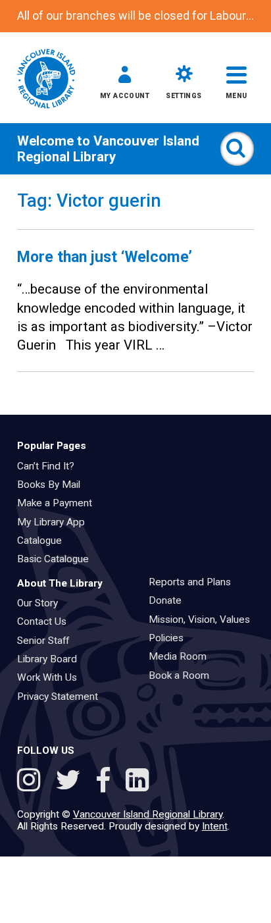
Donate (169, 600)
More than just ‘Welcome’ (104, 257)
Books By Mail (53, 484)
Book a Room (183, 675)
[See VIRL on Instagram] (32, 782)
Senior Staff (47, 640)
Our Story (42, 603)
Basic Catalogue (57, 559)
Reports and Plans (194, 582)
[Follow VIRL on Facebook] (106, 782)
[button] (124, 85)
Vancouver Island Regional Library (108, 149)
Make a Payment (59, 503)
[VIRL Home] (46, 80)
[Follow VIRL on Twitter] (71, 782)
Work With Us (51, 677)
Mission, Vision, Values (203, 619)
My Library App (55, 522)
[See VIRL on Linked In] (137, 782)
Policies (170, 638)
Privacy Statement (62, 696)
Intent (215, 826)
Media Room (182, 656)
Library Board (51, 659)
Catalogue (44, 540)
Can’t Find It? (50, 466)
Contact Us (46, 621)
